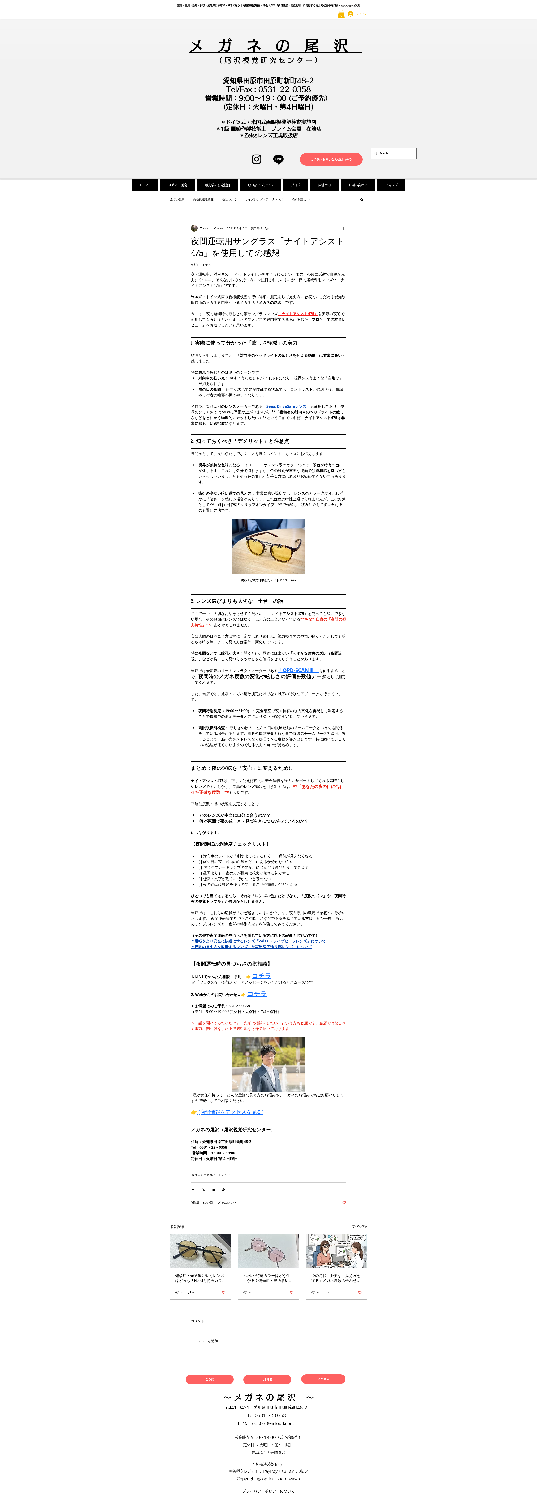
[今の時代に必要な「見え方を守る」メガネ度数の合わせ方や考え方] (336, 1251)
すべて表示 (359, 1226)
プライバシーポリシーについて (268, 1491)
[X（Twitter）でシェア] (203, 1189)
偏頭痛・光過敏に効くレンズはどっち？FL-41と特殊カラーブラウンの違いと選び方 (199, 1278)
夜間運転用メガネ (203, 1175)
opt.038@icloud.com (273, 1423)
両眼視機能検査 (203, 199)
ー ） (312, 60)
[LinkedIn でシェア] (213, 1189)
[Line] (278, 159)
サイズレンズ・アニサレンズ (264, 199)
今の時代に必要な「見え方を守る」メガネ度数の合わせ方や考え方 (335, 1278)
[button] (341, 14)
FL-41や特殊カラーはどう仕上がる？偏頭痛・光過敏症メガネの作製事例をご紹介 (267, 1278)
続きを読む (299, 199)
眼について (229, 199)
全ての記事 (177, 199)
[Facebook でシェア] (193, 1189)
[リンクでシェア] (224, 1189)
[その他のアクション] (343, 228)
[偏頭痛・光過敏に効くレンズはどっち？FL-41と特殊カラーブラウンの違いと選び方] (200, 1251)
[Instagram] (256, 159)
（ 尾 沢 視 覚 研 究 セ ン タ (259, 60)
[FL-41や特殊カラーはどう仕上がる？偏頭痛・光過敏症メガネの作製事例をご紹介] (268, 1251)
